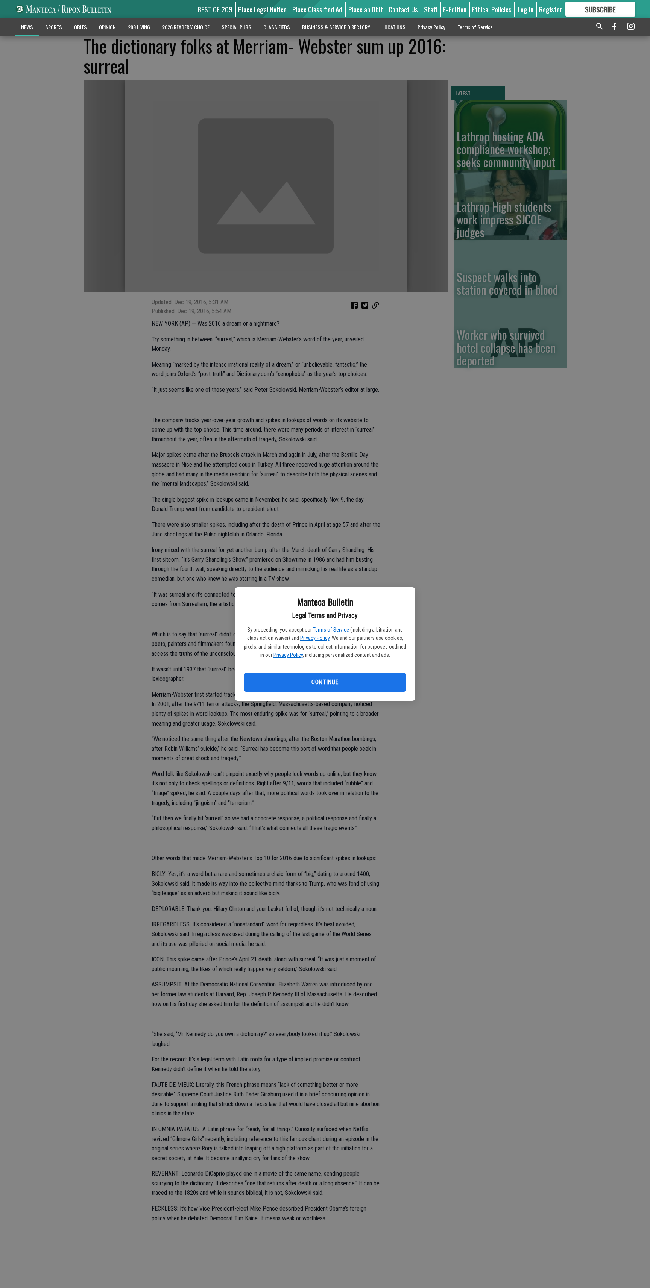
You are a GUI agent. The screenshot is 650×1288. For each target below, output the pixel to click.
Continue (324, 682)
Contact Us (403, 9)
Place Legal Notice (262, 9)
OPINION (107, 27)
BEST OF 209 (214, 9)
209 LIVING (139, 27)
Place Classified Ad (317, 9)
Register (550, 9)
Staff (430, 9)
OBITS (80, 27)
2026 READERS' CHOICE (186, 27)
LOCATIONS (393, 27)
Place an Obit (365, 9)
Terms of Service (331, 630)
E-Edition (454, 9)
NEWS (27, 27)
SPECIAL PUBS (236, 27)
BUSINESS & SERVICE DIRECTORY (336, 27)
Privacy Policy (315, 638)
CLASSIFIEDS (276, 27)
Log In (525, 9)
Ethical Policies (492, 9)
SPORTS (53, 27)
